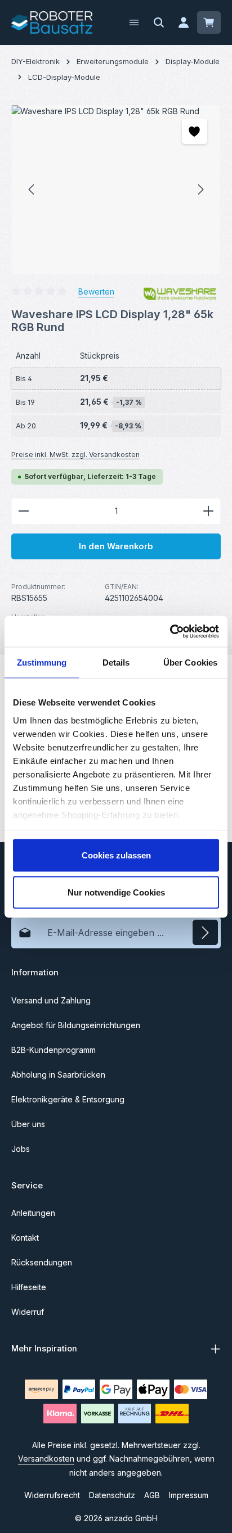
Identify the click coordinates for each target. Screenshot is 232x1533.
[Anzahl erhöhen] (209, 511)
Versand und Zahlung (51, 1000)
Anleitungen (33, 1213)
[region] (116, 189)
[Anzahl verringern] (23, 511)
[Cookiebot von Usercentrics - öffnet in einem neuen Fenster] (170, 631)
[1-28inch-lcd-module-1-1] (115, 189)
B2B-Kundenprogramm (53, 1050)
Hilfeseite (28, 1287)
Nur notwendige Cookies (116, 892)
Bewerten (96, 291)
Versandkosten (46, 1458)
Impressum (188, 1495)
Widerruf (27, 1312)
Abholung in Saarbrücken (58, 1074)
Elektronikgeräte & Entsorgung (67, 1099)
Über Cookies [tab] (190, 662)
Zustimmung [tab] (42, 662)
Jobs (20, 1149)
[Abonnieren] (205, 932)
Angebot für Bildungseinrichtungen (75, 1025)
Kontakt (25, 1237)
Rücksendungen (41, 1262)
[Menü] (134, 22)
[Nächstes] (200, 189)
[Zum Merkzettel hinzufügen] (194, 131)
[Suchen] (159, 22)
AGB (152, 1495)
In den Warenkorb (116, 546)
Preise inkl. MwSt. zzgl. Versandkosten (75, 454)
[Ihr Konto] (183, 22)
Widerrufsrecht (52, 1495)
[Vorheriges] (32, 189)
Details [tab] (116, 662)
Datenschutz (112, 1495)
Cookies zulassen (116, 855)
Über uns (28, 1124)
